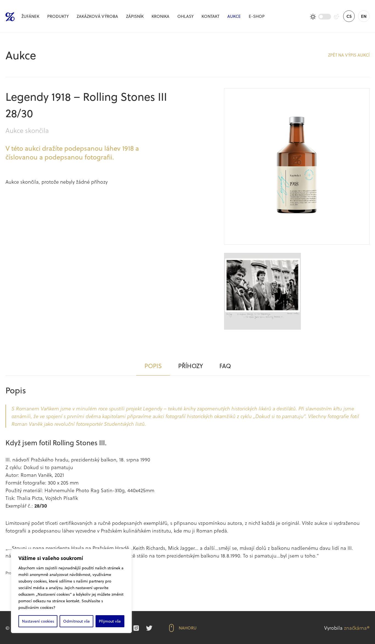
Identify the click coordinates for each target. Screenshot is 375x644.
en (363, 16)
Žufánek (30, 16)
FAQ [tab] (225, 365)
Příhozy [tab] (190, 365)
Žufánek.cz (10, 16)
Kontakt (210, 16)
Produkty (58, 16)
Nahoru (188, 628)
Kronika (160, 16)
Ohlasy (185, 16)
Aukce (234, 16)
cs (349, 16)
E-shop (257, 16)
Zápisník (135, 16)
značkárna (355, 627)
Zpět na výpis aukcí (349, 55)
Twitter (149, 628)
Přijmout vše (110, 621)
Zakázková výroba (97, 16)
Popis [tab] (153, 365)
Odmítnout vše (76, 621)
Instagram (136, 628)
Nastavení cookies (38, 621)
